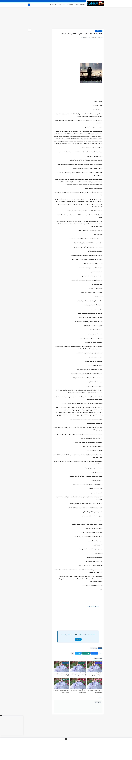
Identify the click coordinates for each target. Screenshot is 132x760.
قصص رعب (76, 4)
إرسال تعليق (98, 702)
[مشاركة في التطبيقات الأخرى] (72, 653)
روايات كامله (82, 4)
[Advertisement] (66, 18)
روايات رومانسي (99, 30)
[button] (94, 653)
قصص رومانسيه (62, 4)
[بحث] (29, 5)
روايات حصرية (70, 4)
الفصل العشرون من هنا (93, 606)
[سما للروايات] (95, 3)
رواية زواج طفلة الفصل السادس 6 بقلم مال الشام (78, 691)
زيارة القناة (78, 639)
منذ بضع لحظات (98, 672)
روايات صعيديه (53, 4)
